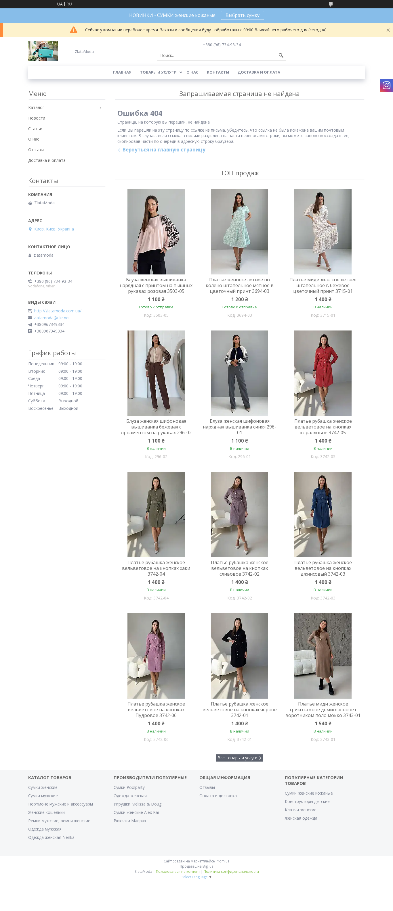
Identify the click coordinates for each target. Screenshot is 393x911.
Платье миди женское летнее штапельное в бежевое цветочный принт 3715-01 (322, 285)
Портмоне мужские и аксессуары (60, 804)
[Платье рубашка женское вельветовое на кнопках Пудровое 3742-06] (156, 656)
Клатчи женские (300, 809)
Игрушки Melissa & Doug (137, 804)
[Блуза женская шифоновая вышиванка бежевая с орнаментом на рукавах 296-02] (156, 373)
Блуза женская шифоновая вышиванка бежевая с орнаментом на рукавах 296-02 (156, 426)
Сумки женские (43, 787)
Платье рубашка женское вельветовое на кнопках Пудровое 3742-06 (156, 709)
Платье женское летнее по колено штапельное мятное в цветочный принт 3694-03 (240, 285)
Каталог (36, 107)
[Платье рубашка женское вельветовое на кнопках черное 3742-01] (239, 656)
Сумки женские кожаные (309, 793)
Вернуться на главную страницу (163, 149)
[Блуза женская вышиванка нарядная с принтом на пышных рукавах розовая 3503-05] (156, 232)
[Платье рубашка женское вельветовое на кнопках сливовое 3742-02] (239, 515)
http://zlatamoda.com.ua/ (57, 311)
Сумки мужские (43, 795)
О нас (192, 72)
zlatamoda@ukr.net (52, 317)
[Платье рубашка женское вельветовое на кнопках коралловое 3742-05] (323, 373)
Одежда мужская (45, 829)
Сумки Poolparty (129, 787)
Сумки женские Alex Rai (136, 812)
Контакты (218, 72)
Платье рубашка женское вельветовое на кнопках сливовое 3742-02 (239, 568)
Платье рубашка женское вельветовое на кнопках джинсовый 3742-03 (323, 568)
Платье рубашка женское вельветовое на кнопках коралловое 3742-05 (323, 426)
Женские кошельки (46, 812)
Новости (36, 118)
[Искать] (281, 55)
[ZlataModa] (43, 51)
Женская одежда (301, 818)
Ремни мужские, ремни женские (59, 820)
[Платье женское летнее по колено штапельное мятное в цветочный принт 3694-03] (239, 232)
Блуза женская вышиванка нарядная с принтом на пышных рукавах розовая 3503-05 (156, 285)
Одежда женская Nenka (51, 837)
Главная (122, 72)
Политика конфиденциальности (231, 871)
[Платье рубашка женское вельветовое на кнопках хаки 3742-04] (156, 515)
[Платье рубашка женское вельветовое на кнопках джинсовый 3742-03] (323, 515)
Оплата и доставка (218, 795)
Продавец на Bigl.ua (196, 866)
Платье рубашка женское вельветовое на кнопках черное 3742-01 (240, 709)
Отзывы (36, 149)
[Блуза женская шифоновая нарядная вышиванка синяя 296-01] (239, 373)
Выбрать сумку (243, 15)
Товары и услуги (158, 72)
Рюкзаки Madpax (130, 820)
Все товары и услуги (237, 757)
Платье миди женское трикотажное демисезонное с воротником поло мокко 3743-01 (322, 709)
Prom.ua (223, 861)
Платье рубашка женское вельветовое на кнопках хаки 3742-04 (156, 568)
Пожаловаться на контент (178, 871)
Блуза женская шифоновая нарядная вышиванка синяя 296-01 (239, 426)
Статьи (35, 128)
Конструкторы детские (307, 801)
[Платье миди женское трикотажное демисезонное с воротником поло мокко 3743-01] (323, 656)
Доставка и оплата (259, 72)
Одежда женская (130, 795)
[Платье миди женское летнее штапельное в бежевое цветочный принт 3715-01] (323, 232)
